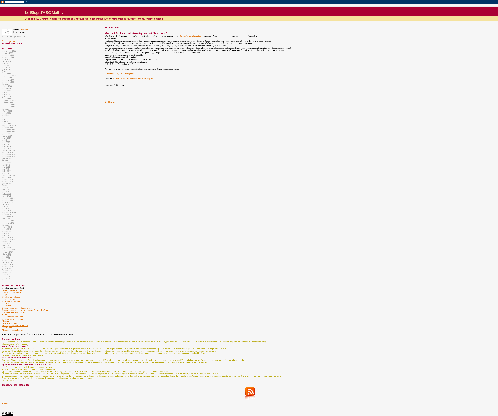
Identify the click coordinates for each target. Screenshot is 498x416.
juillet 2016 (6, 248)
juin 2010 (6, 144)
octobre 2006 (7, 53)
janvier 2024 (7, 268)
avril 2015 (6, 231)
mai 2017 (6, 258)
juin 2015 (6, 235)
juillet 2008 (6, 96)
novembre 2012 (8, 198)
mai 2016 (6, 246)
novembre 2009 (8, 130)
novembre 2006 (8, 55)
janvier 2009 (7, 109)
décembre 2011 (8, 181)
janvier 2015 (7, 225)
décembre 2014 (8, 223)
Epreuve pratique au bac (12, 319)
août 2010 (6, 148)
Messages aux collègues (141, 78)
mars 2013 (6, 206)
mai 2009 (6, 117)
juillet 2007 (6, 72)
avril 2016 (6, 244)
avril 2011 (6, 165)
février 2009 (7, 111)
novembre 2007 (8, 80)
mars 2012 (6, 186)
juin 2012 (6, 192)
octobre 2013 (7, 215)
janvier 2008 (7, 84)
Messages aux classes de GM (15, 325)
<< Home (110, 102)
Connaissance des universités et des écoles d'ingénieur (25, 310)
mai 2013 (6, 208)
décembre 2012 (8, 200)
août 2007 (6, 74)
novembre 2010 (8, 154)
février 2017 (7, 254)
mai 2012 (6, 190)
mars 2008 (6, 88)
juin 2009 (6, 119)
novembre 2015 (8, 239)
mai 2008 (6, 92)
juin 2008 (6, 94)
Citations (5, 303)
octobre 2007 (7, 78)
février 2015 (7, 227)
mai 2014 (6, 219)
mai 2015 (6, 233)
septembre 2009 (9, 125)
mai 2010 (6, 142)
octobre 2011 (7, 177)
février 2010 (7, 136)
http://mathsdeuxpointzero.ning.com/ (119, 73)
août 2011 (6, 173)
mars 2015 (6, 229)
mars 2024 (6, 273)
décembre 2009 (8, 132)
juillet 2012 (6, 194)
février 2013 (7, 204)
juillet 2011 (6, 171)
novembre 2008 (8, 105)
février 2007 (7, 61)
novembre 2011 (8, 179)
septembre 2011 (9, 175)
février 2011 (7, 161)
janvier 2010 (7, 134)
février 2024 (7, 271)
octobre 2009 (7, 128)
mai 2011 (6, 167)
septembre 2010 (9, 150)
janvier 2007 (7, 59)
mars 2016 (6, 242)
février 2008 (7, 86)
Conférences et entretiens (13, 292)
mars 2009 (6, 113)
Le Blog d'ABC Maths (44, 12)
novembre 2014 (8, 221)
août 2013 (6, 210)
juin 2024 (6, 279)
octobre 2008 (7, 103)
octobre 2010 (7, 152)
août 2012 (6, 196)
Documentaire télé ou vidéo (13, 312)
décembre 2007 (8, 82)
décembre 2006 (8, 57)
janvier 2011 (7, 159)
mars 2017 (6, 256)
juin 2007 (6, 70)
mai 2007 (6, 67)
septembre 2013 (9, 212)
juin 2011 (6, 169)
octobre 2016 (7, 252)
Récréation (6, 306)
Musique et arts (8, 321)
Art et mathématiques (11, 301)
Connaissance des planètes (14, 317)
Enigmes (6, 295)
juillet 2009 (6, 121)
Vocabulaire (7, 328)
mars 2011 (6, 163)
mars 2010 (6, 138)
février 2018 (7, 262)
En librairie (6, 314)
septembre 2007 (9, 76)
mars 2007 (6, 63)
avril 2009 (6, 115)
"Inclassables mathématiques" (191, 36)
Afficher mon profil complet (14, 36)
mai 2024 (6, 277)
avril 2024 (6, 275)
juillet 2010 (6, 146)
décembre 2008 (8, 107)
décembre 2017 (8, 260)
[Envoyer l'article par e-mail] (122, 85)
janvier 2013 (7, 202)
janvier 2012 (7, 183)
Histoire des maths (10, 299)
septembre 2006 (9, 51)
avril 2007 (6, 65)
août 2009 (6, 123)
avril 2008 (6, 90)
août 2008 (6, 99)
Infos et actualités (121, 78)
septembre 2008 (9, 101)
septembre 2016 (9, 250)
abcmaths (23, 30)
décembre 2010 (8, 157)
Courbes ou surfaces (11, 297)
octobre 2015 (7, 237)
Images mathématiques (12, 290)
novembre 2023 (8, 264)
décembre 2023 (8, 266)
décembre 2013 (8, 217)
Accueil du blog (8, 41)
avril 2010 (6, 140)
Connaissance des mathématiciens (17, 308)
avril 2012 (6, 188)
